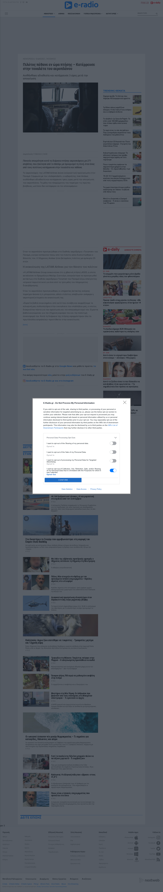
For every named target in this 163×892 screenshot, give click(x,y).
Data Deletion (67, 489)
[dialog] (81, 446)
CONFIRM (63, 480)
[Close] (125, 403)
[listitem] (81, 437)
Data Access (81, 489)
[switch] (113, 443)
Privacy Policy (95, 489)
